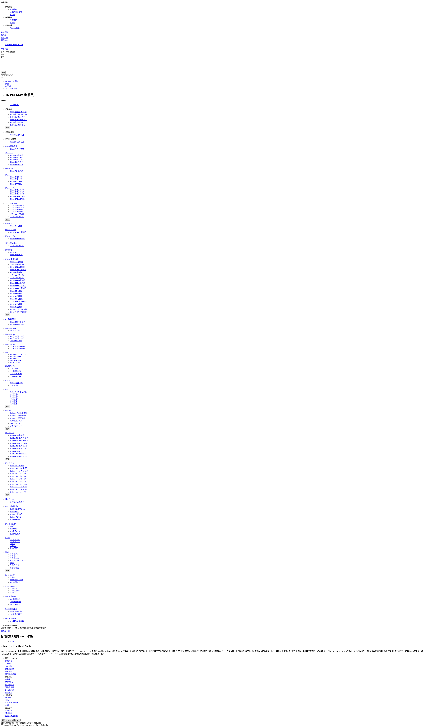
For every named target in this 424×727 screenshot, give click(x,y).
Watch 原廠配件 (11, 609)
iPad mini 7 (9, 410)
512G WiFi (14, 398)
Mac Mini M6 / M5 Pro (18, 354)
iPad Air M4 (9, 463)
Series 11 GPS (15, 540)
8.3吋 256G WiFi (16, 423)
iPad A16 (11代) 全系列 (18, 392)
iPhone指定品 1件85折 (18, 112)
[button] (212, 15)
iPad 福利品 (14, 512)
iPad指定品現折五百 (17, 117)
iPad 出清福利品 (11, 506)
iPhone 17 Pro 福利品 (17, 199)
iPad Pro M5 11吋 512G (18, 446)
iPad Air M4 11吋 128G (18, 474)
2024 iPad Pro (10, 366)
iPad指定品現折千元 (17, 125)
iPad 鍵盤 (13, 529)
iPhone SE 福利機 (16, 262)
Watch (7, 538)
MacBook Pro (10, 344)
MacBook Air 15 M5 (17, 338)
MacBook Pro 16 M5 (17, 348)
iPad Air (8, 380)
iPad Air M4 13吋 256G (18, 487)
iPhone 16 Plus (10, 230)
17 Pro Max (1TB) (16, 209)
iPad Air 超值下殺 (16, 383)
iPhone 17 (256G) (16, 177)
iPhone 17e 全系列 (16, 155)
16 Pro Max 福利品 (17, 246)
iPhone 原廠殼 (15, 582)
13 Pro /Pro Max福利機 (18, 301)
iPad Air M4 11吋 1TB (18, 481)
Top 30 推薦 (14, 105)
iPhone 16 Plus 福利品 (18, 232)
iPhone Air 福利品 (16, 171)
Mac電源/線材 (15, 604)
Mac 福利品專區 (16, 341)
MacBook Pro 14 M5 (17, 346)
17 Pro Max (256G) (17, 205)
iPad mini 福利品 (16, 514)
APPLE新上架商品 (17, 142)
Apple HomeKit (11, 586)
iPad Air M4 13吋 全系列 (19, 471)
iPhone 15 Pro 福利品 (17, 267)
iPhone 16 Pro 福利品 (17, 239)
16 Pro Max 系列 (11, 243)
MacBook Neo (10, 328)
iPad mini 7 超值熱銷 (17, 418)
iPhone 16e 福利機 (16, 165)
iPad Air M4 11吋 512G (18, 479)
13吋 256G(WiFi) (16, 374)
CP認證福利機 (10, 319)
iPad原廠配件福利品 (17, 509)
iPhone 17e (9, 153)
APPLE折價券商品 (17, 135)
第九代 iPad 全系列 (17, 502)
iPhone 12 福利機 (16, 304)
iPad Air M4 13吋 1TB (18, 492)
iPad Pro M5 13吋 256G (18, 454)
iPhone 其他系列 (11, 259)
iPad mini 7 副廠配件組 (18, 413)
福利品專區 (14, 548)
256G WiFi (14, 396)
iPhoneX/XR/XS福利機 (18, 309)
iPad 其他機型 (10, 618)
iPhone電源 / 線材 (16, 580)
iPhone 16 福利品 (16, 226)
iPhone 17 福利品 (16, 184)
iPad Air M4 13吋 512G (18, 489)
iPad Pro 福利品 (15, 520)
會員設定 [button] (19, 45)
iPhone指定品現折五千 (18, 120)
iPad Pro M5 (9, 433)
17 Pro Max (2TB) (16, 211)
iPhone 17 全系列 (16, 181)
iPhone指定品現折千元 (18, 122)
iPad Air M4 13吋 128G (18, 484)
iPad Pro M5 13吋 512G (18, 456)
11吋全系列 (14, 368)
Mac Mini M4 (14, 358)
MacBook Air (10, 334)
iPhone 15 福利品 (16, 272)
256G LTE (13, 402)
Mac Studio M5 (15, 356)
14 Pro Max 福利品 (17, 275)
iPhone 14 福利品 (16, 291)
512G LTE (13, 404)
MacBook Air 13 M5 (17, 336)
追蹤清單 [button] (8, 45)
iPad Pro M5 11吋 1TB (18, 448)
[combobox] (212, 75)
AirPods (12, 556)
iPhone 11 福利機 (16, 307)
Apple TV (13, 592)
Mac (6, 352)
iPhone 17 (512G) (16, 179)
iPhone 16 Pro (10, 236)
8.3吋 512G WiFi (16, 426)
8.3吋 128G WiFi (16, 421)
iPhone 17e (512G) (16, 159)
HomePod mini (15, 590)
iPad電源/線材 (15, 531)
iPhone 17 (8, 175)
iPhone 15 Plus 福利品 (18, 270)
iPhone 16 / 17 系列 (17, 325)
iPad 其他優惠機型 (17, 621)
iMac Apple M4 (15, 360)
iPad (6, 389)
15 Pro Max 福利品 (17, 264)
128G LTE (13, 400)
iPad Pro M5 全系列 (17, 435)
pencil (12, 526)
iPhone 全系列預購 (17, 149)
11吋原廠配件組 (16, 371)
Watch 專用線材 (16, 614)
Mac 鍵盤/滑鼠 (15, 602)
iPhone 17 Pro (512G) (17, 192)
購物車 (3, 35)
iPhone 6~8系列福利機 (18, 312)
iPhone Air (9, 168)
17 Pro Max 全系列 (17, 214)
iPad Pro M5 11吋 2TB (18, 451)
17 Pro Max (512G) (17, 207)
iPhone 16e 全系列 (16, 162)
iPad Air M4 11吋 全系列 (19, 468)
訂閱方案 (8, 250)
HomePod (13, 588)
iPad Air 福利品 (15, 517)
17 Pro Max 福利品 (17, 217)
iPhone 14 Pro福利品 (17, 280)
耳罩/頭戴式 (14, 568)
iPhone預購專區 (11, 146)
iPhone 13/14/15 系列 (17, 322)
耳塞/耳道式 (14, 565)
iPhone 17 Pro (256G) (17, 190)
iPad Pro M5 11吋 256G (18, 443)
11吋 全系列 (14, 385)
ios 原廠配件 (10, 575)
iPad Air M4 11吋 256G (18, 476)
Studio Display (15, 362)
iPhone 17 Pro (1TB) (17, 194)
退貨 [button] (14, 45)
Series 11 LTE (15, 542)
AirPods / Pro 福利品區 (18, 561)
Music (7, 552)
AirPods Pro (14, 554)
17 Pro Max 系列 (11, 203)
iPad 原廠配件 (10, 524)
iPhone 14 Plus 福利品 (18, 286)
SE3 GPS (13, 546)
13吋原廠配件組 (16, 376)
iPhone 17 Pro (10, 188)
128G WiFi (14, 394)
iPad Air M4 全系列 (17, 466)
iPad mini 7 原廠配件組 (18, 416)
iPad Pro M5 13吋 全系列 (19, 441)
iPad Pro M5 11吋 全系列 (19, 438)
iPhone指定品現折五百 (18, 114)
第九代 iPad (9, 499)
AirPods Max (14, 558)
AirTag (12, 577)
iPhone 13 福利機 (16, 296)
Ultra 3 (12, 544)
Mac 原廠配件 (10, 596)
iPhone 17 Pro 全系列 (17, 196)
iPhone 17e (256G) (16, 157)
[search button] (2, 77)
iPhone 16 (8, 223)
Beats (12, 563)
